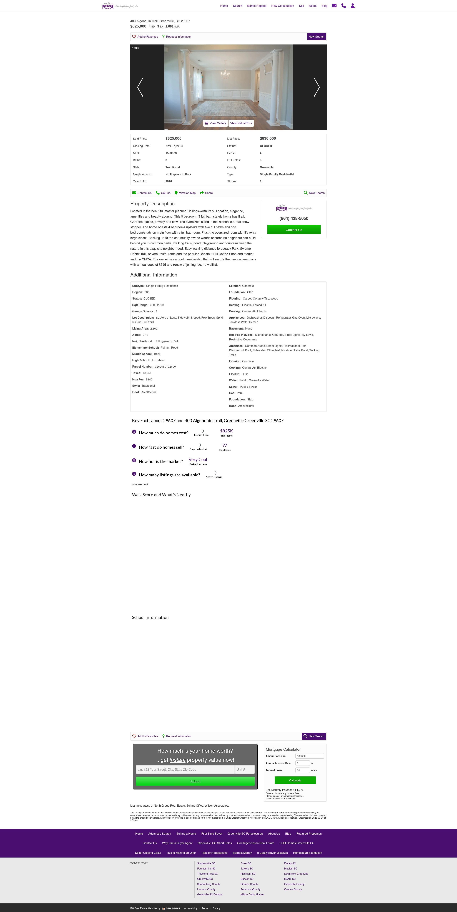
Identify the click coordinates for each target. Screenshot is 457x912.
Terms (205, 908)
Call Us (165, 193)
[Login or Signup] (353, 5)
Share (209, 193)
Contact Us (144, 193)
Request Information (179, 36)
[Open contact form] (334, 5)
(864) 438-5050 (294, 218)
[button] (140, 87)
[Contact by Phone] (343, 5)
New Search (316, 36)
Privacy (216, 908)
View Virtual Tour (241, 123)
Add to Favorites (147, 36)
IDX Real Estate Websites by (145, 908)
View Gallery (218, 123)
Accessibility (190, 908)
